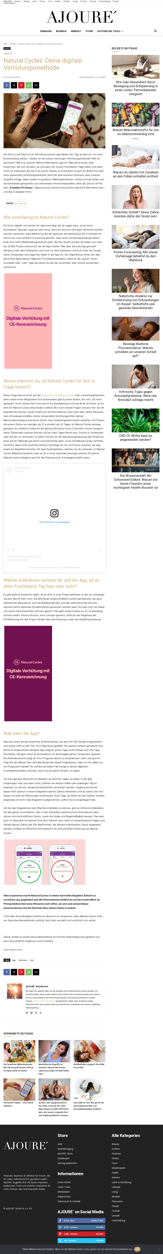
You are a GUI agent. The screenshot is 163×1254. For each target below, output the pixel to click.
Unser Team (64, 1186)
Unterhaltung (118, 1220)
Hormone (23, 960)
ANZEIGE (135, 138)
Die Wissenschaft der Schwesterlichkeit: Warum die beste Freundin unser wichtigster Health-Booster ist (135, 481)
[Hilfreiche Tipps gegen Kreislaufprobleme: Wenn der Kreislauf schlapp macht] (135, 376)
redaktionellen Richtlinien (43, 1001)
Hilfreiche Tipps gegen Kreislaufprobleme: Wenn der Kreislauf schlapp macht (135, 396)
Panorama (117, 1201)
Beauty (115, 1144)
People (115, 1206)
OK (137, 1249)
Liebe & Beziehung (121, 1182)
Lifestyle (116, 1186)
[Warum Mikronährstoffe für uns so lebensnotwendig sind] (135, 115)
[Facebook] (7, 85)
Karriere (116, 1177)
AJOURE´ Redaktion (37, 986)
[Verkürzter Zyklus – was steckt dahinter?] (19, 1089)
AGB (60, 1144)
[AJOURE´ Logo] (81, 17)
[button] (155, 31)
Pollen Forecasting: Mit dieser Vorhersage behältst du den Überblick (135, 256)
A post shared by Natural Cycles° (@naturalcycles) (54, 567)
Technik (116, 1210)
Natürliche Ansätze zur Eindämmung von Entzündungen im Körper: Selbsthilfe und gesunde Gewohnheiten (135, 302)
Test (31, 960)
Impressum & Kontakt (69, 1201)
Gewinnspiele (118, 1167)
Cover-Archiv (64, 1182)
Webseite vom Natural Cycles (58, 395)
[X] (14, 85)
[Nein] (159, 1249)
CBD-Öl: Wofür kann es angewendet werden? (135, 438)
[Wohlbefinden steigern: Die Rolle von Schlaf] (89, 1051)
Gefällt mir (97, 1220)
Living (115, 1191)
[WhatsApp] (28, 85)
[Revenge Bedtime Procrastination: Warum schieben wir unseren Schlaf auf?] (135, 329)
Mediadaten (64, 1191)
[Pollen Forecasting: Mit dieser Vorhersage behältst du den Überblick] (135, 237)
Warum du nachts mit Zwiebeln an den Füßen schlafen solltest (136, 174)
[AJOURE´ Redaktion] (14, 999)
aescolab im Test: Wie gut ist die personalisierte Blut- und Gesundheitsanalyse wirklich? (89, 1105)
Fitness (115, 1158)
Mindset (116, 1196)
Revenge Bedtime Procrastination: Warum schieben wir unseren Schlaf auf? (135, 350)
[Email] (36, 85)
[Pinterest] (21, 85)
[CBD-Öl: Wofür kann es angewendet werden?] (135, 420)
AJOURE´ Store (65, 1153)
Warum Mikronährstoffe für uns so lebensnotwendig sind (136, 132)
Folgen (99, 1227)
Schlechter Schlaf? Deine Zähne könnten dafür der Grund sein (135, 214)
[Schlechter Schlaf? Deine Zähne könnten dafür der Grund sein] (135, 197)
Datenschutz (64, 1196)
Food (114, 1163)
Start (6, 43)
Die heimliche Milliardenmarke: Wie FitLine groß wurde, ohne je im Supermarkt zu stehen (18, 1067)
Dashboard (63, 1158)
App (14, 960)
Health (13, 43)
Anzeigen (19, 203)
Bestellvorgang (65, 1148)
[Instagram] (31, 1012)
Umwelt (116, 1215)
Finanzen (116, 1153)
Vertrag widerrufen (67, 1163)
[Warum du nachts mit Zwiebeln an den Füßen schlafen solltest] (135, 157)
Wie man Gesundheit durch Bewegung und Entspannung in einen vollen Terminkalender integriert (135, 88)
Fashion (116, 1148)
